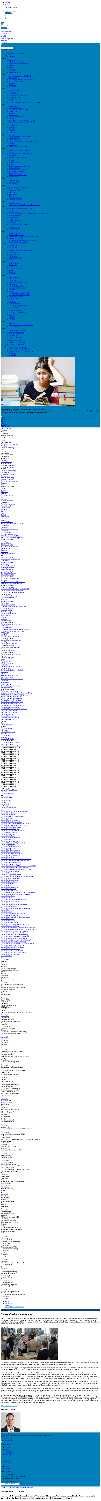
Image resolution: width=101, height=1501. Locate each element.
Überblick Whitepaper (8, 732)
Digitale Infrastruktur (7, 598)
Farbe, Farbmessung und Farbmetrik (20, 136)
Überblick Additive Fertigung (10, 829)
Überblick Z (4, 1289)
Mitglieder (4, 499)
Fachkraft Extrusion (7, 714)
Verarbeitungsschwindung (17, 332)
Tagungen (4, 483)
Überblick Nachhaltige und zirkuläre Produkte (15, 860)
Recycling (4, 580)
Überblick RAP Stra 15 (8, 896)
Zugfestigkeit (13, 353)
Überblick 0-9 (5, 959)
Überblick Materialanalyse (9, 882)
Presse (7, 1305)
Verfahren (4, 619)
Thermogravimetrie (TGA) (17, 311)
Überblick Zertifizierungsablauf (10, 647)
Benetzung (12, 83)
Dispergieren (13, 111)
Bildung (7, 1449)
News (6, 4)
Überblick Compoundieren (9, 832)
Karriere (7, 2)
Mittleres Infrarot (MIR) (16, 221)
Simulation (4, 599)
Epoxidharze (13, 129)
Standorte (4, 419)
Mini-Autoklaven (14, 217)
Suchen (8, 13)
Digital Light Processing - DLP (18, 109)
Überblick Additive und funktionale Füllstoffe (15, 811)
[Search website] (5, 15)
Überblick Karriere (7, 797)
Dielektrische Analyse (15, 108)
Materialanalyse (6, 615)
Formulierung (13, 145)
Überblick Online (6, 725)
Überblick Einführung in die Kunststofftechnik (15, 908)
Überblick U (5, 1259)
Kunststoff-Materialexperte (9, 710)
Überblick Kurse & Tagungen (10, 481)
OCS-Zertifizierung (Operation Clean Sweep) (23, 240)
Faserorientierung (14, 138)
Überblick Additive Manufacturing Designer (14, 933)
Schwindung (13, 281)
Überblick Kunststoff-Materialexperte (12, 945)
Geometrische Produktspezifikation (19, 150)
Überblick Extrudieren (8, 836)
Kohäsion (12, 192)
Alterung (11, 65)
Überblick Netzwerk (7, 495)
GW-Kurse (8, 1468)
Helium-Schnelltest (15, 168)
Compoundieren (6, 548)
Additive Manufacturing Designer (11, 698)
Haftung (11, 161)
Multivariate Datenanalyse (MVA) (19, 224)
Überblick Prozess (6, 543)
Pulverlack (12, 259)
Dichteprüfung (13, 106)
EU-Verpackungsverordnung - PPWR (12, 592)
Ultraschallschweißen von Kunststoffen (21, 325)
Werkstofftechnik (6, 684)
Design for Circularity (7, 587)
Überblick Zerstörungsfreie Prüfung (12, 853)
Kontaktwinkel (13, 194)
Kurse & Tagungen (7, 39)
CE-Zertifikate (5, 626)
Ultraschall (12, 323)
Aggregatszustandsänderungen (18, 63)
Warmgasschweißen (15, 341)
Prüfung (3, 35)
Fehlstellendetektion (15, 139)
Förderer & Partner (7, 500)
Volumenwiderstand (15, 337)
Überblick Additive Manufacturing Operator (14, 931)
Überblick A (4, 965)
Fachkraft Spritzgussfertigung (10, 707)
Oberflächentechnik (7, 557)
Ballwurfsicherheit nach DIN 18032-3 (20, 76)
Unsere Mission (6, 418)
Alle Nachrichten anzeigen (9, 1406)
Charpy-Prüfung (14, 90)
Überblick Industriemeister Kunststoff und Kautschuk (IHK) (19, 927)
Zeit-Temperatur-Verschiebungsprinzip (21, 351)
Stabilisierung (13, 284)
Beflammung (13, 78)
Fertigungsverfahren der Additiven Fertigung (22, 141)
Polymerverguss (14, 254)
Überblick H (5, 1077)
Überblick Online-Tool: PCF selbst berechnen (15, 867)
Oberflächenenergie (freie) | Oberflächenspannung (24, 236)
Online (3, 488)
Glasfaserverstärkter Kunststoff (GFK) (21, 153)
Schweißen (4, 680)
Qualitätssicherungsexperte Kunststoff (12, 705)
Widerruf (31, 1487)
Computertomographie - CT (17, 95)
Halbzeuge (12, 164)
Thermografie (13, 309)
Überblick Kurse (6, 661)
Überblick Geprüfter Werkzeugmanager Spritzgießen (17, 943)
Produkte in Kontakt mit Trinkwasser (12, 631)
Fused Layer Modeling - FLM (18, 146)
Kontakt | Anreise (10, 1463)
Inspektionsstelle (14, 180)
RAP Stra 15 (13, 265)
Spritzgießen (5, 560)
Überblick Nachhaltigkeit (8, 807)
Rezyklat (11, 270)
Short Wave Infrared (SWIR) (18, 288)
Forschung (4, 33)
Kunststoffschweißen (15, 199)
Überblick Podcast (6, 804)
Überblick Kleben (6, 839)
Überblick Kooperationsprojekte (11, 827)
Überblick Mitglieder (7, 739)
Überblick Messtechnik (8, 566)
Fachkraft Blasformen (7, 719)
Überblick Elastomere (7, 818)
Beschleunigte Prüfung (16, 81)
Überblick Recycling (7, 857)
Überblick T (4, 1236)
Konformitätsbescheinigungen (10, 636)
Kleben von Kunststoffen (16, 189)
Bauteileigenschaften (7, 568)
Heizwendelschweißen (16, 173)
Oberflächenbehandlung (16, 235)
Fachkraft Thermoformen (8, 716)
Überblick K (5, 1107)
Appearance (12, 71)
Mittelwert (12, 219)
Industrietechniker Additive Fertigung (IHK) (14, 695)
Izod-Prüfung (13, 183)
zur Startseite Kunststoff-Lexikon (15, 53)
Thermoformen (13, 307)
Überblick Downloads (8, 650)
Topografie (12, 318)
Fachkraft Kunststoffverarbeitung (11, 700)
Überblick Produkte (7, 883)
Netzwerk (4, 40)
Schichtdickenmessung (16, 279)
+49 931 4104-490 (6, 1438)
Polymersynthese (14, 252)
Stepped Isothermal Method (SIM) (19, 295)
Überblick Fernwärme (7, 910)
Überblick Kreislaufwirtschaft (10, 578)
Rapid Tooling (13, 263)
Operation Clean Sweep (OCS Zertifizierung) (15, 629)
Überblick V (5, 1268)
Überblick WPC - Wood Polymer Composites (15, 825)
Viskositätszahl (13, 335)
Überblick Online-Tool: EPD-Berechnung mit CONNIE (18, 866)
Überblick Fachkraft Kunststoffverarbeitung (14, 935)
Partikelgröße (13, 245)
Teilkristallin (12, 302)
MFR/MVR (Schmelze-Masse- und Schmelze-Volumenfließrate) (29, 213)
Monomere (12, 222)
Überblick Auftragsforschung (10, 880)
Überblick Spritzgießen (8, 845)
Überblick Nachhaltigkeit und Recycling (13, 913)
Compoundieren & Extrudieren (10, 666)
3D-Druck (12, 56)
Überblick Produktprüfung (9, 613)
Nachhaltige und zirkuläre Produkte (12, 583)
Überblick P (4, 1174)
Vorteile (3, 497)
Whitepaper (4, 492)
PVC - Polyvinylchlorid (8, 534)
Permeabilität (13, 247)
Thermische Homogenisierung (18, 305)
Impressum (12, 1487)
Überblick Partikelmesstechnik (10, 850)
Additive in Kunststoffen (16, 62)
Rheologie (12, 272)
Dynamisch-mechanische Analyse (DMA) (22, 122)
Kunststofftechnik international (14, 1307)
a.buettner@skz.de (6, 1440)
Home (7, 1301)
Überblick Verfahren (7, 885)
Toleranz (11, 316)
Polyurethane (13, 256)
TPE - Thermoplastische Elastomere (12, 536)
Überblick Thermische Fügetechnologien (13, 843)
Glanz (10, 152)
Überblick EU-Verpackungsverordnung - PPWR (16, 869)
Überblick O (5, 1160)
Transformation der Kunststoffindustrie (13, 582)
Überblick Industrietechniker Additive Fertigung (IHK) (18, 929)
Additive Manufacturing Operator (11, 696)
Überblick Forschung (7, 448)
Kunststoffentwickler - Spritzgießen (12, 702)
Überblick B (4, 982)
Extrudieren (4, 552)
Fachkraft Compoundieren (9, 712)
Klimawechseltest (14, 191)
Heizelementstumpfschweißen (18, 171)
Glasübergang (13, 155)
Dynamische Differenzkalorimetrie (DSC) (22, 120)
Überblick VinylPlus (7, 897)
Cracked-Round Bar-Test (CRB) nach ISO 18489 (24, 102)
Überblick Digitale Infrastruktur (10, 871)
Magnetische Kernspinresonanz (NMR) (21, 208)
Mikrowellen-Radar (15, 215)
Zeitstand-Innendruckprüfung (18, 348)
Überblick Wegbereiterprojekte (10, 878)
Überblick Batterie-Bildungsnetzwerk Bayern (15, 924)
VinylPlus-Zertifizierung (16, 333)
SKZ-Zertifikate (6, 628)
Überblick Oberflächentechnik (10, 841)
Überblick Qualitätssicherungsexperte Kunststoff (16, 940)
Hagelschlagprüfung (15, 162)
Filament (11, 143)
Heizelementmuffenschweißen (18, 169)
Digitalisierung (5, 668)
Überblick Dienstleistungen (9, 444)
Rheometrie (12, 273)
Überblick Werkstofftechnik (9, 922)
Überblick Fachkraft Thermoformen (12, 950)
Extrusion (12, 132)
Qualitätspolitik (5, 472)
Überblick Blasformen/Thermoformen (12, 830)
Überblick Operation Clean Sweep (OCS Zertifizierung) (18, 892)
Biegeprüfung (13, 85)
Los (21, 1483)
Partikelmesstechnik (7, 569)
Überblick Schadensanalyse (9, 887)
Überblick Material (7, 522)
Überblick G (5, 1065)
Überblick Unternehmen (8, 504)
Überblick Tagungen (7, 658)
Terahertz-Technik (14, 303)
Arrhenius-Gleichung (15, 72)
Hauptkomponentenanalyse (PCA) (19, 166)
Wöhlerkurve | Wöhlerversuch (18, 344)
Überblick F (4, 1049)
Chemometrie (13, 92)
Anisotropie (12, 69)
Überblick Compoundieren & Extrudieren (14, 905)
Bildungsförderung (7, 688)
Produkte (3, 617)
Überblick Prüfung (6, 462)
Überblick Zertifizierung (8, 470)
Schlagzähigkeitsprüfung (16, 286)
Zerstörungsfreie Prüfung (8, 573)
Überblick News (6, 800)
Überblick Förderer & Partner (10, 742)
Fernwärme (4, 672)
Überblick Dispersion (7, 834)
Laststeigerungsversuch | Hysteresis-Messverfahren (24, 205)
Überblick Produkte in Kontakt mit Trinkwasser (15, 894)
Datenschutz (20, 1487)
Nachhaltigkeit (5, 426)
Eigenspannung (13, 125)
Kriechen (11, 196)
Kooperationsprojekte (7, 539)
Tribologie (12, 319)
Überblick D (5, 1016)
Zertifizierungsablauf (7, 474)
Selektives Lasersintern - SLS (18, 282)
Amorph (11, 67)
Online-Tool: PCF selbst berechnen (12, 590)
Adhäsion (12, 60)
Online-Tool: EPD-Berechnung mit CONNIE (15, 589)
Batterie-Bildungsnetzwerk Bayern (11, 686)
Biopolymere (5, 525)
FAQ (6, 1465)
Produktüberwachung (15, 258)
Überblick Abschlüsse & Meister (11, 691)
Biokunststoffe (13, 86)
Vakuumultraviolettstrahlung (17, 330)
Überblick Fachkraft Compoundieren (12, 947)
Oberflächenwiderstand (16, 238)
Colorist (11, 99)
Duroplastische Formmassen (9, 529)
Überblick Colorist (6, 956)
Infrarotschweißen (14, 182)
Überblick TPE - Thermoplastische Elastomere (15, 823)
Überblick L (4, 1125)
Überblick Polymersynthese (9, 820)
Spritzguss (12, 291)
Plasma (11, 249)
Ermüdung (12, 131)
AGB (26, 1487)
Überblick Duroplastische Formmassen (13, 816)
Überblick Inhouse (6, 728)
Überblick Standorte (7, 793)
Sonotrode (12, 289)
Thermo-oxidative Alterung (17, 312)
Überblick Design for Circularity (11, 864)
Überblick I (4, 1099)
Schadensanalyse (14, 277)
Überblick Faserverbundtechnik (10, 837)
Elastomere (12, 127)
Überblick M (5, 1132)
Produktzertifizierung (7, 478)
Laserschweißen (14, 203)
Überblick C (4, 998)
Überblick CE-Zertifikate (8, 889)
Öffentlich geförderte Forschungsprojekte (13, 606)
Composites (12, 93)
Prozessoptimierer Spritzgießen (10, 703)
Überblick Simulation (7, 873)
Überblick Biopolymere (8, 813)
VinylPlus (4, 635)
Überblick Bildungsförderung (10, 926)
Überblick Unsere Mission (9, 790)
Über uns (7, 1461)
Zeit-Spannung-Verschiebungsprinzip (20, 349)
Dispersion (12, 113)
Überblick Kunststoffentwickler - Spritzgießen (15, 936)
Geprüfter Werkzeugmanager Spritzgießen (14, 709)
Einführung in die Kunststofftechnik (12, 670)
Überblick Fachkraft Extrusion (10, 949)
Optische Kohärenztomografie (18, 242)
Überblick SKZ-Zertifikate (9, 890)
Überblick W (5, 1280)
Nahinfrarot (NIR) (14, 229)
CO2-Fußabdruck (14, 97)
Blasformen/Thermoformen (9, 546)
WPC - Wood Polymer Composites (12, 538)
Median (11, 210)
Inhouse (3, 490)
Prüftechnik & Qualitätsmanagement (12, 679)
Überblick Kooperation (8, 605)
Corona (11, 101)
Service (7, 6)
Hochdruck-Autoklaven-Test (18, 175)
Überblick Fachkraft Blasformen (11, 954)
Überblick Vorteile (6, 735)
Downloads (4, 476)
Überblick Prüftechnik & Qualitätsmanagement (15, 917)
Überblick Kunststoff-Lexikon (10, 746)
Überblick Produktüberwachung (11, 640)
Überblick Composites (8, 815)
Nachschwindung (14, 228)
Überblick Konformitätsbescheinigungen (13, 899)
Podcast (3, 425)
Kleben (3, 555)
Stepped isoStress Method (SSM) (19, 293)
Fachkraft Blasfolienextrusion (10, 717)
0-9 (6, 55)
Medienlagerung (14, 212)
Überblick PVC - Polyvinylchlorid (11, 822)
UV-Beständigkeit (14, 326)
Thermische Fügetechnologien (10, 559)
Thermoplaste (13, 314)
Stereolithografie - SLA (16, 296)
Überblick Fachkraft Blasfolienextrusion (13, 952)
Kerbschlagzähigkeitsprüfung (18, 187)
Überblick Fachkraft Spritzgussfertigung (13, 942)
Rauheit (11, 266)
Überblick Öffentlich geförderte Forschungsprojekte (17, 876)
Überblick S (4, 1210)
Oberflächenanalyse (15, 233)
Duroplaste (12, 118)
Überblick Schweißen (7, 919)
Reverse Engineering (15, 268)
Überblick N (5, 1153)
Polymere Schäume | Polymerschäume (20, 251)
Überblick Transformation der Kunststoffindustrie (16, 859)
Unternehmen (5, 42)
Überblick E (4, 1037)
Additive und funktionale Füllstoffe (12, 523)
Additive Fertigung (7, 545)
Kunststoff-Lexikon (11, 8)
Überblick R (4, 1194)
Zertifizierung (5, 37)
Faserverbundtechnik (7, 553)
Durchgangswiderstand (16, 116)
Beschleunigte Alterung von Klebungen (21, 79)
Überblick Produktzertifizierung (11, 624)
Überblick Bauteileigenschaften (10, 848)
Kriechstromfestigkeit (15, 198)
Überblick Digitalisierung (9, 596)
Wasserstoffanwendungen (17, 342)
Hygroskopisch (13, 176)
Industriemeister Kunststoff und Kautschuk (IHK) (16, 693)
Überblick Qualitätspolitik (9, 643)
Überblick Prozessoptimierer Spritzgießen (14, 938)
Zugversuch (12, 355)
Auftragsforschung (6, 610)
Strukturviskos (13, 298)
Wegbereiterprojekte (7, 608)
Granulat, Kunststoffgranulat (17, 157)
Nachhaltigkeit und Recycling (10, 675)
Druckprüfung (13, 115)
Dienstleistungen (6, 31)
